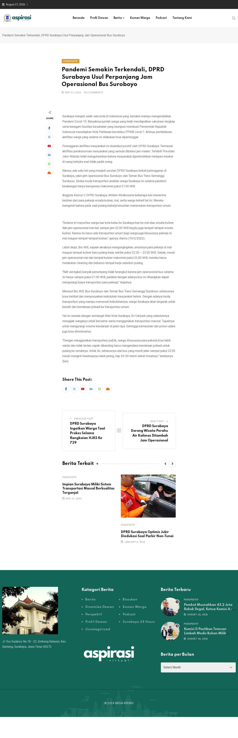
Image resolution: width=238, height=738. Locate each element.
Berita (118, 18)
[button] (165, 463)
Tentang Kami (182, 18)
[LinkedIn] (49, 155)
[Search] (234, 18)
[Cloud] (49, 172)
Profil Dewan (99, 18)
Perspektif (69, 477)
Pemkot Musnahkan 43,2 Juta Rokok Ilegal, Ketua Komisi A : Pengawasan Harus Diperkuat (208, 609)
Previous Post (84, 418)
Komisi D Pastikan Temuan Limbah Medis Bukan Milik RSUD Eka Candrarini (205, 633)
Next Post (157, 421)
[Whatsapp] (49, 164)
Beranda (78, 18)
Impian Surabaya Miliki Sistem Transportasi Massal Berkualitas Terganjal (88, 488)
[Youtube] (49, 146)
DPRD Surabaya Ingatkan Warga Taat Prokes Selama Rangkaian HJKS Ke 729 (87, 433)
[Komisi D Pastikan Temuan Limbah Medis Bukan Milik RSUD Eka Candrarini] (170, 631)
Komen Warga (140, 18)
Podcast (161, 18)
